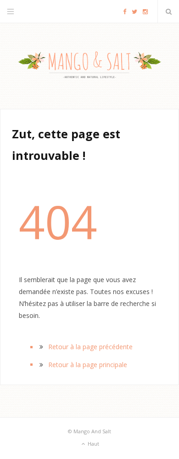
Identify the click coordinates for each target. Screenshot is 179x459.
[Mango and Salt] (89, 66)
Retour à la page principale (87, 364)
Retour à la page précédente (90, 346)
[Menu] (10, 11)
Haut (92, 443)
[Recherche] (168, 11)
